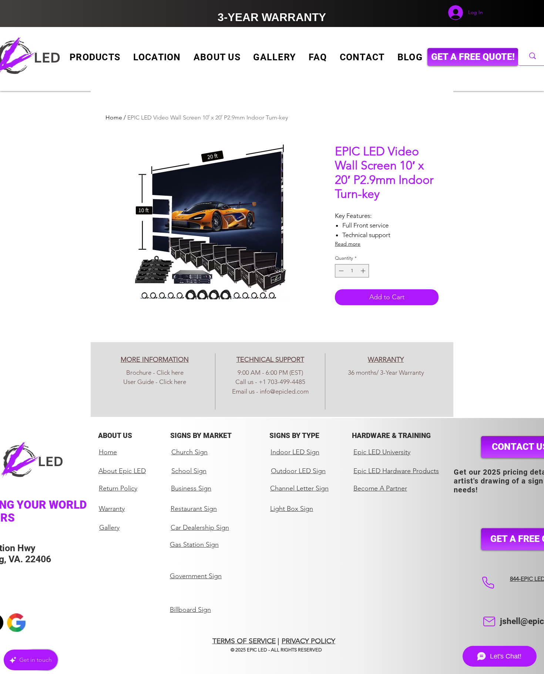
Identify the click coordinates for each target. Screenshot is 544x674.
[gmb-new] (16, 622)
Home (113, 117)
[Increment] (363, 270)
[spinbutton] (352, 270)
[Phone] (488, 583)
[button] (95, 57)
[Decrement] (340, 270)
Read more (347, 243)
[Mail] (489, 621)
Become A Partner (380, 488)
